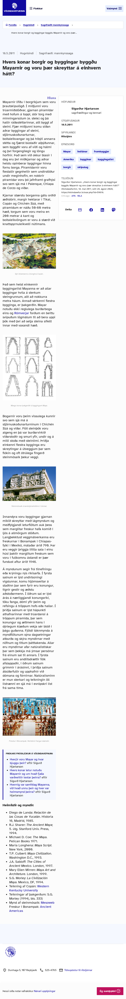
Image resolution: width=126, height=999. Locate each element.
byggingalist (106, 159)
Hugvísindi (28, 25)
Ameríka (68, 159)
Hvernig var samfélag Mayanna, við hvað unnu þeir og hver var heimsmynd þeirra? (30, 788)
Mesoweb (47, 903)
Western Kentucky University (29, 888)
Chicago (65, 195)
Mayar (67, 151)
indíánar (82, 151)
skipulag (82, 167)
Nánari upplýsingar (44, 991)
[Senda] (80, 209)
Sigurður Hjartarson (85, 108)
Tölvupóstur (78, 970)
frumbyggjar (101, 151)
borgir (67, 167)
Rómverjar (21, 313)
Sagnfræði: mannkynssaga (55, 25)
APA (74, 195)
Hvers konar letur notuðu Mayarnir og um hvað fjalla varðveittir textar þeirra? (27, 773)
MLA (79, 195)
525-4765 (50, 970)
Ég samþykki (108, 991)
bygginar (85, 159)
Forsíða (13, 25)
